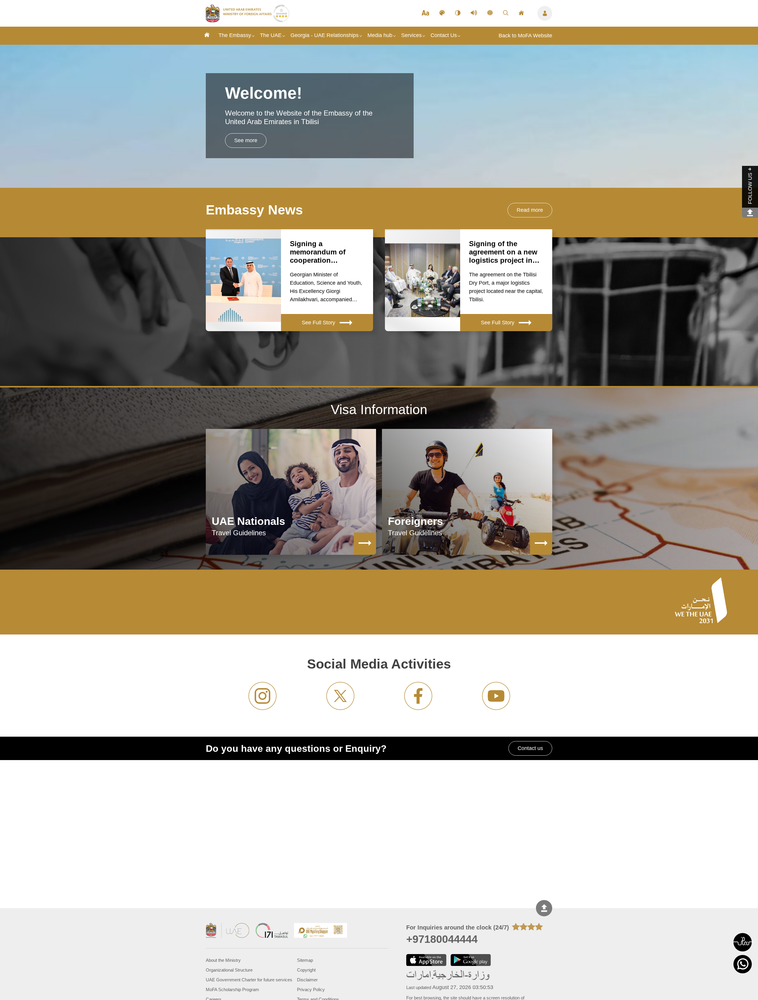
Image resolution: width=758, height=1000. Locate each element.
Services (411, 35)
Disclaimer (307, 979)
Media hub (379, 35)
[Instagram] (262, 695)
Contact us (530, 748)
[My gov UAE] (272, 931)
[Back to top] (544, 908)
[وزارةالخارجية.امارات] (448, 975)
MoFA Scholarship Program (232, 989)
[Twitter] (340, 695)
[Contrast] (457, 13)
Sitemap (305, 960)
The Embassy (235, 35)
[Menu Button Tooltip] (544, 13)
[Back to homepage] (239, 20)
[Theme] (442, 13)
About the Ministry (223, 960)
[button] (742, 942)
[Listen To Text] (474, 13)
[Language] (490, 13)
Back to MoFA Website (525, 36)
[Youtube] (496, 695)
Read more (530, 210)
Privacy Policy (311, 989)
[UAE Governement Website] (228, 931)
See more (245, 140)
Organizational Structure (229, 969)
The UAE (271, 35)
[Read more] (365, 544)
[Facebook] (418, 695)
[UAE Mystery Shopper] (320, 931)
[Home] (207, 35)
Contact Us (444, 35)
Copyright (306, 969)
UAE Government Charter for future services (249, 979)
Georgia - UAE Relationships (324, 35)
